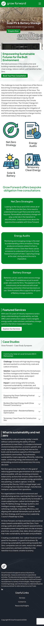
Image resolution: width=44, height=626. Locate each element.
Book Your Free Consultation (14, 76)
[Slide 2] (22, 47)
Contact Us (22, 602)
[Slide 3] (25, 47)
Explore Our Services (11, 329)
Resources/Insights (22, 606)
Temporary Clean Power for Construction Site (20, 419)
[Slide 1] (18, 47)
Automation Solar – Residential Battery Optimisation (19, 412)
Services (22, 598)
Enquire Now (13, 31)
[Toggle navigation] (40, 3)
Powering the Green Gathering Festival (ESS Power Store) (19, 396)
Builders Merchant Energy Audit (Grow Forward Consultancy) (19, 404)
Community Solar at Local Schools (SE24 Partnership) (20, 355)
